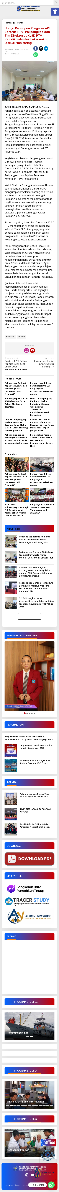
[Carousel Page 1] (27, 1036)
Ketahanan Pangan (18, 1149)
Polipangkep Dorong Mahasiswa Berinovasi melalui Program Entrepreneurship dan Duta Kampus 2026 (36, 587)
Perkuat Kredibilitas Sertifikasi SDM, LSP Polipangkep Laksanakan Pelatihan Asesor (41, 389)
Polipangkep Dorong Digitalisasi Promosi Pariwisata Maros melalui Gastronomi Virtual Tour (36, 555)
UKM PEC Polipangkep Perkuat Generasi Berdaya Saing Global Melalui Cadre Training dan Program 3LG (16, 425)
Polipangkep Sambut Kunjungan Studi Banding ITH (44, 362)
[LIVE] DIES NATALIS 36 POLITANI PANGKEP (35, 810)
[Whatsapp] (35, 54)
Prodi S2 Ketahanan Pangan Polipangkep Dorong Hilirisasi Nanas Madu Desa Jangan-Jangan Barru (42, 425)
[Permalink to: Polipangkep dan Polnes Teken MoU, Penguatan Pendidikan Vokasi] (11, 798)
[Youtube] (32, 350)
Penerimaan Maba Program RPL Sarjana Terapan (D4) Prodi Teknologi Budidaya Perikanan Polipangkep (36, 761)
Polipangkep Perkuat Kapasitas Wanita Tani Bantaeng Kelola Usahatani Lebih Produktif (16, 389)
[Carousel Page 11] (44, 1105)
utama (21, 336)
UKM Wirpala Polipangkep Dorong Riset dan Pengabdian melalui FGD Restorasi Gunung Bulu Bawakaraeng (35, 571)
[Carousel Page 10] (40, 1105)
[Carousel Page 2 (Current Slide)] (31, 1036)
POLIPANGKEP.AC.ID (16, 107)
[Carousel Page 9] (36, 1105)
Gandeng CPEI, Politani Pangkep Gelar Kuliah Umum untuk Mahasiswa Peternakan (16, 364)
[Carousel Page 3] (14, 1105)
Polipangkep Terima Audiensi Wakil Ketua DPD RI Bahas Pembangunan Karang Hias (41, 440)
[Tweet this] (41, 48)
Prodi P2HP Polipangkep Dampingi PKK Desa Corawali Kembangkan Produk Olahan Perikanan (16, 510)
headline (10, 336)
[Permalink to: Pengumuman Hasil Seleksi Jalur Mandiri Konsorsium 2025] (11, 749)
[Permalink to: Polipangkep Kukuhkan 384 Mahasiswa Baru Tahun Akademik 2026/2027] (42, 495)
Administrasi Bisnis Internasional (25, 1101)
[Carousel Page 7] (29, 1105)
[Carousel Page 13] (51, 1105)
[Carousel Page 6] (25, 1105)
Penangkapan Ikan (17, 1032)
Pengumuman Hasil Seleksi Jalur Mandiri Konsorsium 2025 (36, 746)
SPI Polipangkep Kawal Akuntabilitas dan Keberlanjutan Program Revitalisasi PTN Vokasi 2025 (36, 602)
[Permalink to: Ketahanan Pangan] (29, 1143)
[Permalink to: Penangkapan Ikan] (29, 1026)
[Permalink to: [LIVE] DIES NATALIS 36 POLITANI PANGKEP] (11, 813)
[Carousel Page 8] (33, 1105)
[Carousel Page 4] (18, 1105)
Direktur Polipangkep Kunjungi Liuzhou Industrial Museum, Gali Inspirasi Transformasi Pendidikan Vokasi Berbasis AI (41, 406)
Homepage (10, 22)
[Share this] (35, 48)
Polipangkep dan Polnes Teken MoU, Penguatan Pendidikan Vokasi (35, 795)
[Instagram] (26, 350)
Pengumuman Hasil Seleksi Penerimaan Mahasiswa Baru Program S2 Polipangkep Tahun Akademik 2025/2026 (29, 738)
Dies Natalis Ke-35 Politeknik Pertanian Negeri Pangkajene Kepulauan (34, 825)
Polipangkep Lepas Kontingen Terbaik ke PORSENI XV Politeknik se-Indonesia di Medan (16, 439)
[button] (55, 12)
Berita (20, 22)
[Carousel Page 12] (47, 1105)
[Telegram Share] (46, 48)
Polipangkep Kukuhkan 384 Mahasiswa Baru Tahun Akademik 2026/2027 (16, 402)
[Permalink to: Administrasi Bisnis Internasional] (29, 1095)
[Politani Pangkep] (29, 8)
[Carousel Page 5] (22, 1105)
